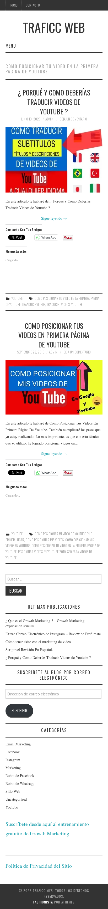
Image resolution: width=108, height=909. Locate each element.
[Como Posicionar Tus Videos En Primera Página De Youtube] (54, 387)
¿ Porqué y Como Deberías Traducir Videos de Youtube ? (54, 101)
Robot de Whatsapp (20, 783)
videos (65, 304)
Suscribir (19, 710)
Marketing (13, 767)
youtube (76, 304)
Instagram (13, 759)
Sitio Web (13, 791)
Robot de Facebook (20, 775)
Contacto (33, 5)
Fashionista (43, 902)
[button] (54, 160)
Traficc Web (54, 27)
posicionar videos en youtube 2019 (42, 551)
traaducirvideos (33, 304)
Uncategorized (16, 799)
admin (49, 119)
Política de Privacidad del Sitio (39, 865)
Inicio (14, 5)
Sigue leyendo (54, 218)
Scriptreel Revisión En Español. (29, 649)
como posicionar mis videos (45, 539)
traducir (53, 304)
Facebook (13, 751)
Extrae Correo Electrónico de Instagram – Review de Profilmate (53, 633)
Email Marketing (18, 743)
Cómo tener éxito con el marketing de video (38, 641)
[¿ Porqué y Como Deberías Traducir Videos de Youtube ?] (54, 160)
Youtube (17, 298)
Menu (11, 45)
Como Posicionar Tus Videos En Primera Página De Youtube (53, 335)
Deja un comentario (73, 119)
